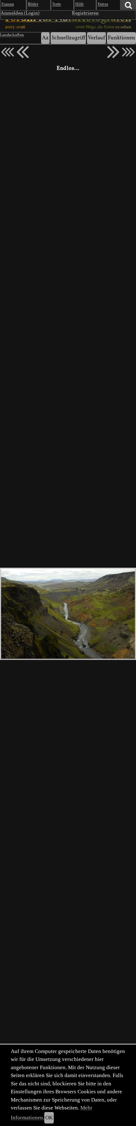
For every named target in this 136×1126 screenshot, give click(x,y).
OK (49, 1118)
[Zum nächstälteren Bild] (128, 52)
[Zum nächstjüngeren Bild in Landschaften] (22, 52)
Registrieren (85, 13)
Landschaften (12, 35)
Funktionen (121, 38)
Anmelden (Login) (20, 13)
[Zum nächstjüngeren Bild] (7, 52)
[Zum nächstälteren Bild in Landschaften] (113, 52)
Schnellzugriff (68, 38)
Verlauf (96, 38)
